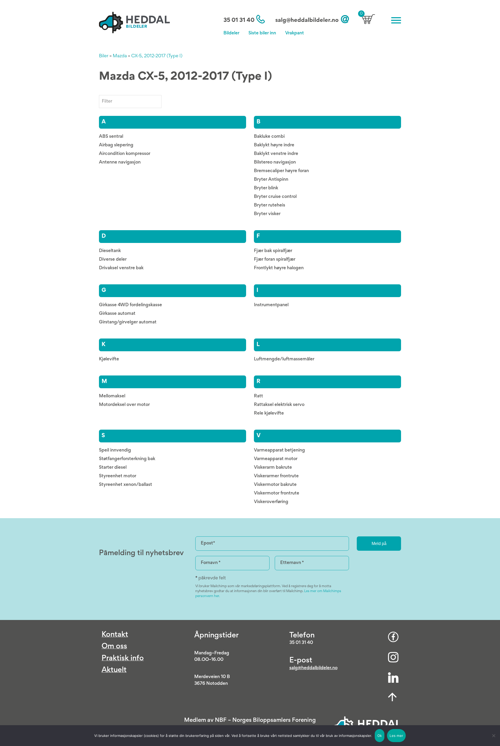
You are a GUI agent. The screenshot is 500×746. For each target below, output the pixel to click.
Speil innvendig (115, 450)
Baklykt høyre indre (274, 145)
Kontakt (115, 635)
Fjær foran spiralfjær (274, 260)
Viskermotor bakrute (275, 485)
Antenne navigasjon (120, 162)
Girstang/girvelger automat (128, 322)
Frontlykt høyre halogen (279, 268)
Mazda (120, 56)
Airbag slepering (116, 145)
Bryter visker (267, 214)
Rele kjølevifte (269, 413)
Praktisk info (123, 658)
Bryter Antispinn (271, 180)
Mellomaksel (112, 396)
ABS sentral (111, 137)
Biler (103, 56)
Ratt (258, 396)
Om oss (114, 646)
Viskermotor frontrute (276, 493)
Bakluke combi (269, 137)
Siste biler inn (262, 33)
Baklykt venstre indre (276, 154)
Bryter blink (266, 188)
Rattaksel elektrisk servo (279, 405)
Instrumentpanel (271, 305)
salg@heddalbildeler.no (307, 20)
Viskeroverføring (271, 502)
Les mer (396, 736)
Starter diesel (113, 468)
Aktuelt (114, 670)
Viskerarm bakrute (273, 468)
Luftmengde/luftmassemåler (284, 359)
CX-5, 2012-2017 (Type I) (156, 56)
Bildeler (231, 33)
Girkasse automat (117, 314)
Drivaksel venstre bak (121, 268)
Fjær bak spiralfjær (273, 251)
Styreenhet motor (117, 476)
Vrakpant (294, 33)
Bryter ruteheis (269, 205)
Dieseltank (110, 251)
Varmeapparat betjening (279, 450)
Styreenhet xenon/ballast (125, 485)
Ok (379, 736)
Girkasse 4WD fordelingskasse (130, 305)
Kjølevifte (109, 359)
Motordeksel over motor (124, 405)
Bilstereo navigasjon (275, 162)
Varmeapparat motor (275, 459)
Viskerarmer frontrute (276, 476)
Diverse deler (113, 260)
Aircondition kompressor (124, 154)
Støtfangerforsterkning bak (127, 459)
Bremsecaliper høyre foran (281, 171)
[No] (493, 735)
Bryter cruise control (275, 197)
